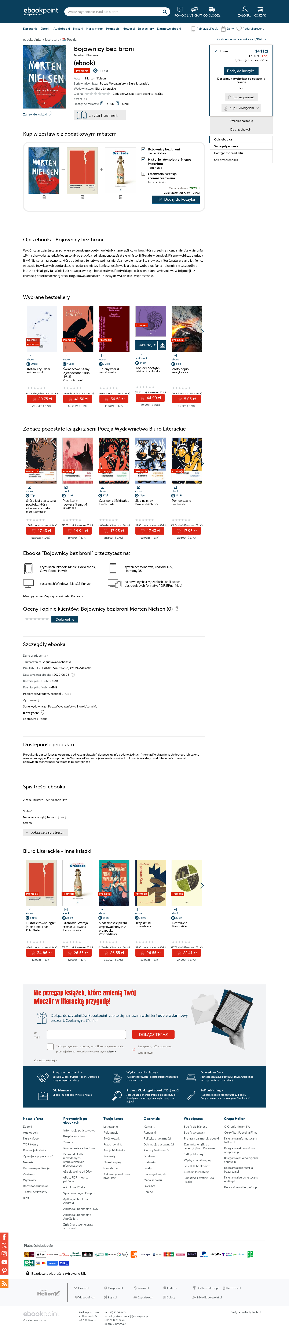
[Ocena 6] (108, 94)
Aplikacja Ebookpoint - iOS (80, 1208)
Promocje (113, 28)
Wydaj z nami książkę (197, 1160)
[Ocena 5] (104, 94)
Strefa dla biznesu (195, 1126)
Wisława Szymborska (148, 371)
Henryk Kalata (180, 372)
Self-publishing (194, 1154)
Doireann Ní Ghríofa (146, 504)
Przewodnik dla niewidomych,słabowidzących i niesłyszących (74, 1159)
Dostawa (150, 1156)
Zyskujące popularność (38, 1156)
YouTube (4, 1262)
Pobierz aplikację (207, 28)
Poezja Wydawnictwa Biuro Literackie (124, 83)
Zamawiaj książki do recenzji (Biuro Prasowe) (200, 1146)
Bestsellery (146, 28)
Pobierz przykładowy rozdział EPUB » (47, 693)
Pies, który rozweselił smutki (75, 502)
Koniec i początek (148, 368)
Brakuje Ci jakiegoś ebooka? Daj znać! (153, 1090)
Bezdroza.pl (233, 1288)
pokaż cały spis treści (47, 832)
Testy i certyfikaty (35, 1192)
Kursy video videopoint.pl (240, 1187)
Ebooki (45, 28)
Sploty (171, 1297)
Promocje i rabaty (34, 1150)
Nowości (129, 28)
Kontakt (149, 1126)
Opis (223, 139)
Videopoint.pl (86, 1297)
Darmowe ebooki (169, 28)
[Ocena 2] (91, 94)
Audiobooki (62, 28)
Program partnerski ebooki (201, 1138)
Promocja (82, 70)
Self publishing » (212, 1090)
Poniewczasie (181, 500)
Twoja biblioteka (114, 1150)
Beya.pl (112, 1297)
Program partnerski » (68, 1072)
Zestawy (29, 1174)
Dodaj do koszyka (240, 71)
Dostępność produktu (228, 153)
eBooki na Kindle (74, 1187)
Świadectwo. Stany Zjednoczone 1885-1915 (77, 372)
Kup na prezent (243, 97)
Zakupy (68, 1142)
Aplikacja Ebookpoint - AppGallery (77, 1216)
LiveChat (150, 1186)
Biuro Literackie (105, 88)
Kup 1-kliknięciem (242, 108)
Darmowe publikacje (36, 1168)
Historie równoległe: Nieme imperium (41, 924)
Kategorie (30, 28)
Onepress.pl (115, 1288)
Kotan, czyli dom (38, 369)
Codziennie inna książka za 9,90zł (239, 39)
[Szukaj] (165, 11)
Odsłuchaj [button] (145, 345)
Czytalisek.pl (145, 1297)
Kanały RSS (4, 1283)
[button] (202, 331)
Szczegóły (226, 146)
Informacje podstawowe (79, 1130)
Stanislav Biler (180, 926)
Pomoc (76, 596)
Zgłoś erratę (31, 700)
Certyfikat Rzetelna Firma (240, 1132)
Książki (78, 28)
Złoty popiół (181, 369)
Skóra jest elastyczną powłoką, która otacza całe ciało (41, 504)
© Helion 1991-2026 (34, 1320)
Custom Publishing (196, 1172)
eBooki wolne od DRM (77, 1171)
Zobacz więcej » (45, 1060)
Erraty (148, 1168)
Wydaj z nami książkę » (142, 1072)
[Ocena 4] (100, 94)
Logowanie (110, 1126)
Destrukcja (179, 923)
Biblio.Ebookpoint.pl (209, 1297)
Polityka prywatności (157, 1138)
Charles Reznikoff (73, 380)
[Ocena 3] (95, 94)
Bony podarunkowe (36, 1186)
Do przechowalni (241, 129)
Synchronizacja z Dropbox (80, 1193)
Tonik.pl (256, 1312)
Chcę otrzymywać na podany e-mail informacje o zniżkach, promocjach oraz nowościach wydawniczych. (90, 1048)
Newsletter (111, 1168)
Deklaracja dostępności (159, 1144)
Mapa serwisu (153, 1180)
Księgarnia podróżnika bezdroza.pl (238, 1169)
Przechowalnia (112, 1144)
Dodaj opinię (65, 619)
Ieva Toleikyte (106, 504)
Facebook (4, 1237)
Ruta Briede (69, 507)
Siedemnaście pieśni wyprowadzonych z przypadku (113, 926)
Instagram (4, 1253)
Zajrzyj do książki (35, 114)
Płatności (150, 1162)
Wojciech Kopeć (108, 933)
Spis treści (226, 159)
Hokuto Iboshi (35, 372)
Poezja (43, 718)
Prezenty (109, 1156)
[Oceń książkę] (98, 93)
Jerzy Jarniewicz (157, 182)
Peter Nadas (155, 167)
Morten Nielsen (95, 78)
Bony (230, 28)
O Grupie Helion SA (237, 1126)
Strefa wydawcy (194, 1132)
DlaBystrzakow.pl (208, 1288)
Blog (26, 1197)
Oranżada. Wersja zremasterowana (162, 176)
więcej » (111, 1051)
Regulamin (150, 1132)
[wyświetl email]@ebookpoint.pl (130, 1316)
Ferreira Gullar (107, 372)
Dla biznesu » (62, 1090)
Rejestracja (110, 1132)
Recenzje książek (155, 1174)
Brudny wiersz (109, 369)
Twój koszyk (111, 1138)
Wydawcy (29, 1180)
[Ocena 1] (87, 94)
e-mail (37, 1034)
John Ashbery (143, 926)
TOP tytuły (30, 1144)
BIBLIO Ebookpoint (197, 1166)
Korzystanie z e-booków (79, 1148)
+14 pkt (103, 70)
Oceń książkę (112, 1162)
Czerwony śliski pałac (114, 500)
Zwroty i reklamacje (156, 1150)
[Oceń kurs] (37, 619)
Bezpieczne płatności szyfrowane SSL (58, 1273)
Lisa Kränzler (179, 504)
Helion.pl (83, 1288)
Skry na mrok (144, 500)
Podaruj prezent (253, 28)
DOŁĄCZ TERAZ (153, 1034)
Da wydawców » (212, 1072)
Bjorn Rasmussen (36, 511)
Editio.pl (172, 1288)
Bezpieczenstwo (74, 1136)
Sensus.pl (143, 1288)
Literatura (29, 718)
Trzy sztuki (143, 923)
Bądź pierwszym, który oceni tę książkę (138, 93)
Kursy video (94, 28)
